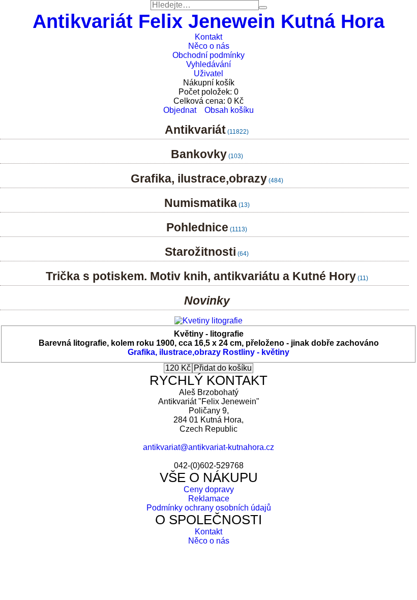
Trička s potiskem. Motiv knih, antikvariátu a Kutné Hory (201, 276)
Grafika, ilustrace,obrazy (199, 178)
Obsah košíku (229, 110)
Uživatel (208, 73)
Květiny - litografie (209, 333)
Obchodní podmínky (208, 55)
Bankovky (199, 154)
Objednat (179, 110)
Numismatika (200, 202)
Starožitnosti (200, 251)
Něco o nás (208, 46)
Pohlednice (197, 227)
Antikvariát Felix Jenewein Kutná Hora (208, 21)
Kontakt (208, 37)
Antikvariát (195, 129)
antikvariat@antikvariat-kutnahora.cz (208, 447)
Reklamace (208, 498)
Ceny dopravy (209, 489)
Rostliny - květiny (256, 352)
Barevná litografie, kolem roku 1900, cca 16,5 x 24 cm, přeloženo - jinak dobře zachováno (209, 343)
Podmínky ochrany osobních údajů (208, 507)
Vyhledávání (208, 64)
